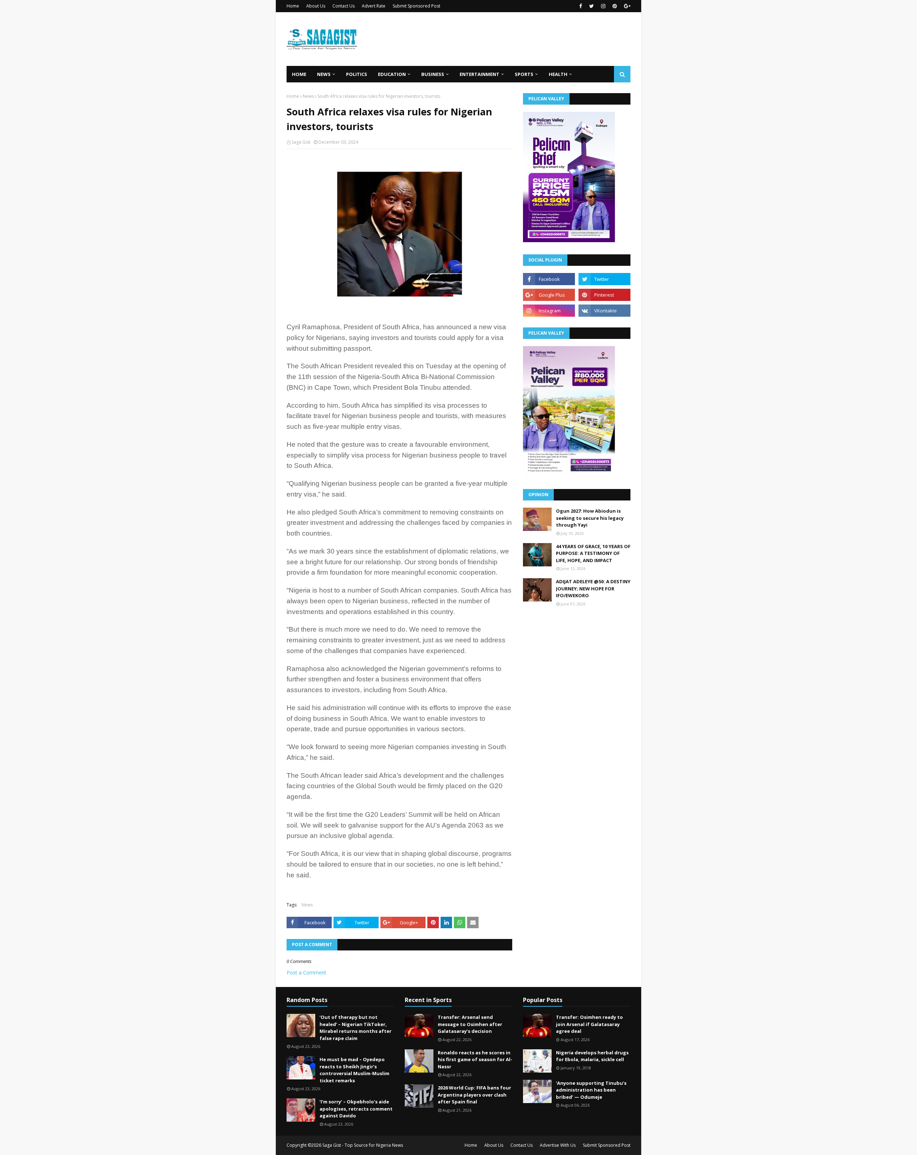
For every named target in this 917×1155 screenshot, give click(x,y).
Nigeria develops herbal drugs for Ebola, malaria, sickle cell (592, 1056)
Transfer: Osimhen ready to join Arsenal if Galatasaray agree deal (589, 1024)
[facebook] (580, 6)
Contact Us (343, 6)
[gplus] (626, 6)
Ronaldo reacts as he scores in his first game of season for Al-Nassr (475, 1059)
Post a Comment (306, 972)
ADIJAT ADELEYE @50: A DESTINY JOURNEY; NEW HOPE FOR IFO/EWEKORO (593, 588)
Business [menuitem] (432, 74)
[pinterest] (615, 6)
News (308, 96)
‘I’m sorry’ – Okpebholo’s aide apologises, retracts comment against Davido (356, 1108)
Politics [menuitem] (356, 74)
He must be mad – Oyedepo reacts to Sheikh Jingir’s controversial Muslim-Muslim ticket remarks (354, 1070)
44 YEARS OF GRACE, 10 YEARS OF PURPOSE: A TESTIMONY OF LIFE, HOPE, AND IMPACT (593, 553)
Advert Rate (373, 6)
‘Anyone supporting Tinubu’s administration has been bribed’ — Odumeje (591, 1090)
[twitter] (591, 6)
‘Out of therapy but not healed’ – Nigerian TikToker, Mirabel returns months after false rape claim (356, 1027)
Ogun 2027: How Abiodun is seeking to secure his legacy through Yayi (590, 518)
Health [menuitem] (558, 74)
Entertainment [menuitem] (479, 74)
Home (293, 6)
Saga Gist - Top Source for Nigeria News (362, 1145)
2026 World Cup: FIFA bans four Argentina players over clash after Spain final (474, 1094)
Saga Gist (301, 142)
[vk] (604, 311)
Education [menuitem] (392, 74)
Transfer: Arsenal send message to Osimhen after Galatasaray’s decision (470, 1024)
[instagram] (603, 6)
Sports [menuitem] (524, 74)
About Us (315, 6)
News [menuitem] (324, 74)
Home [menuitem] (299, 74)
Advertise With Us (558, 1145)
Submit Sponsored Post (416, 6)
